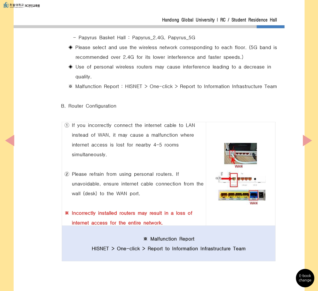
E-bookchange (305, 278)
